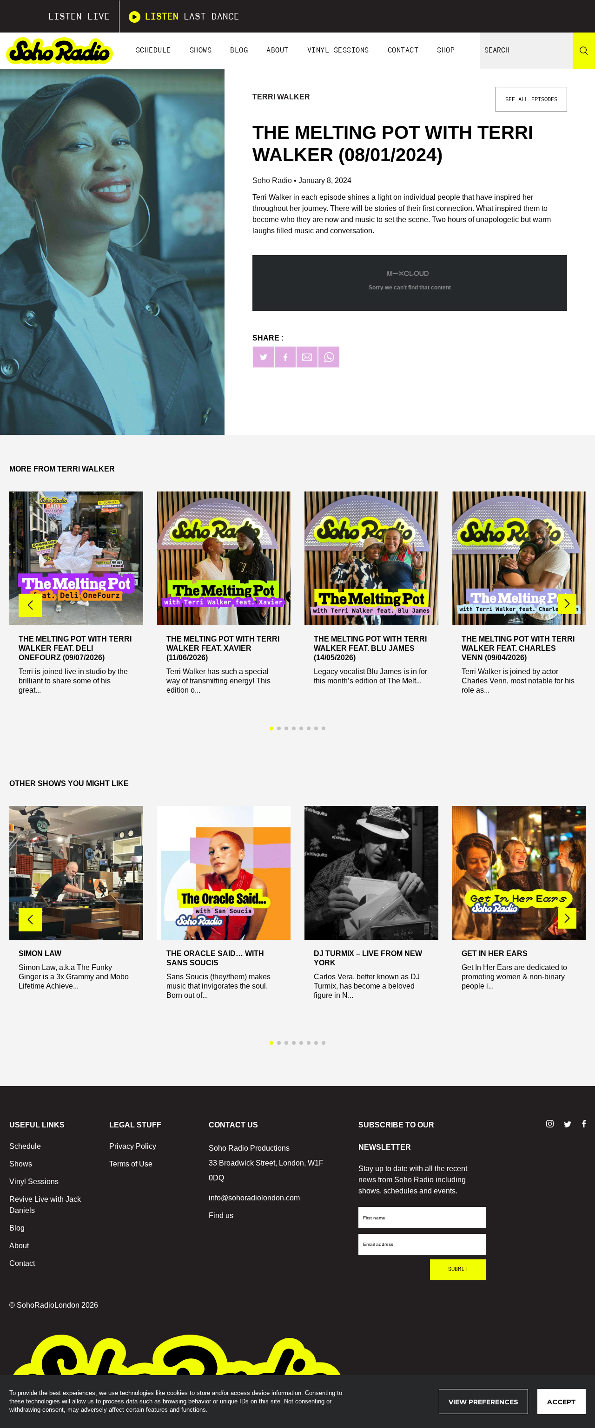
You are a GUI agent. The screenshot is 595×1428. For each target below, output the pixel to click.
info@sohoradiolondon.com (254, 1198)
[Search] (584, 51)
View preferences (483, 1402)
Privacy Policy (132, 1146)
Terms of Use (130, 1164)
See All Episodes (531, 99)
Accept (561, 1402)
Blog (239, 50)
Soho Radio (273, 180)
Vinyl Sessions (338, 50)
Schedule (153, 50)
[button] (567, 604)
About (277, 50)
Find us (221, 1215)
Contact (403, 50)
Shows (201, 50)
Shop (446, 50)
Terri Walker (281, 97)
